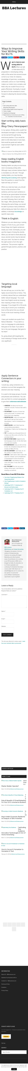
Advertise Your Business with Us (9, 977)
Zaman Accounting (18, 549)
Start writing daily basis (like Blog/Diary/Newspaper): (10, 106)
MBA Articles (7, 549)
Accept (14, 1069)
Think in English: (7, 111)
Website (3, 626)
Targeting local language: (9, 113)
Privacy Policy (4, 990)
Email (3, 619)
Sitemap (3, 1043)
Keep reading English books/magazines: (13, 109)
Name (3, 611)
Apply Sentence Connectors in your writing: (13, 115)
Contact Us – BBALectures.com (8, 980)
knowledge (18, 211)
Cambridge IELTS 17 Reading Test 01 (14, 493)
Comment (4, 594)
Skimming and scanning (9, 178)
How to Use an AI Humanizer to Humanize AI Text (12, 850)
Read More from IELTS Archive (15, 116)
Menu (14, 2)
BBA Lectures (14, 8)
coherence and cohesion (18, 401)
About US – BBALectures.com (8, 974)
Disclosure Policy (5, 984)
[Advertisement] (14, 27)
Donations (3, 987)
